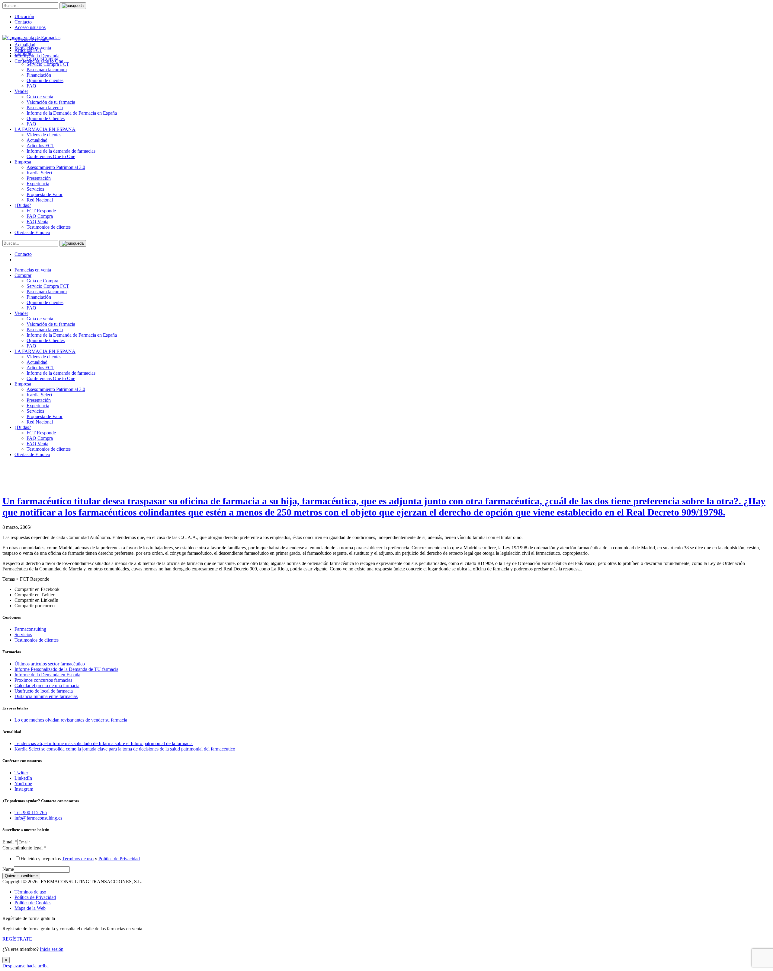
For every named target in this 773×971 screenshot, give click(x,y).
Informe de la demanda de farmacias (61, 151)
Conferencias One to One (51, 156)
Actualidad (37, 140)
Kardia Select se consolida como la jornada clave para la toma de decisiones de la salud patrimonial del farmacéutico (124, 748)
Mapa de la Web (30, 908)
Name (8, 869)
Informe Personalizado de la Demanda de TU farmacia (66, 669)
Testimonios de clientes (49, 227)
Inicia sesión (51, 949)
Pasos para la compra (47, 69)
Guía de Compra (42, 280)
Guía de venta (40, 96)
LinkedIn (23, 778)
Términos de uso (78, 858)
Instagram (23, 789)
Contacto (23, 21)
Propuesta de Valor (45, 194)
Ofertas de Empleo (32, 232)
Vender (21, 91)
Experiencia (38, 183)
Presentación (39, 178)
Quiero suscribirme (21, 876)
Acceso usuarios (30, 27)
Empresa (22, 161)
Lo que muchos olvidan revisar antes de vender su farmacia (70, 719)
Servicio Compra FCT (48, 286)
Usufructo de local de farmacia (43, 690)
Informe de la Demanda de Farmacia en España (72, 113)
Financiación (39, 75)
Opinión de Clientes (46, 118)
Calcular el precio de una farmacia (46, 685)
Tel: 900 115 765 (30, 812)
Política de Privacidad (119, 858)
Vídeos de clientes (44, 134)
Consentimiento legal (24, 847)
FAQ (31, 85)
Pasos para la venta (45, 107)
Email (9, 841)
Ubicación (24, 16)
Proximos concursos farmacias (43, 680)
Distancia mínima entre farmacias (46, 696)
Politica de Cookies (32, 902)
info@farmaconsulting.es (38, 817)
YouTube (23, 783)
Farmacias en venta (32, 269)
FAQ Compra (40, 216)
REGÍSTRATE (17, 938)
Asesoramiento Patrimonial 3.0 (56, 167)
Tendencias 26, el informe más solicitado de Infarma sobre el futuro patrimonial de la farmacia (103, 743)
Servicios (35, 189)
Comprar (22, 275)
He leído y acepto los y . (81, 858)
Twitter (21, 772)
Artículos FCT (40, 145)
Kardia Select (39, 172)
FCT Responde (41, 210)
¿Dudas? (22, 205)
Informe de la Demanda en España (47, 674)
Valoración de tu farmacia (51, 102)
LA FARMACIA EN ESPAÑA (44, 129)
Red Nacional (40, 199)
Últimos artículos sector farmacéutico (49, 663)
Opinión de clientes (45, 80)
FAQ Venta (37, 221)
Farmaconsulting (30, 629)
